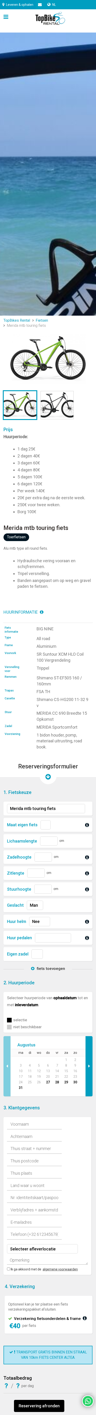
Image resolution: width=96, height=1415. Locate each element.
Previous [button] (6, 1066)
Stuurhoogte (19, 889)
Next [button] (89, 1066)
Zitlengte (15, 873)
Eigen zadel (17, 954)
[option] (48, 1066)
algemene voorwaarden (60, 1269)
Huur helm (16, 921)
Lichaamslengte (22, 841)
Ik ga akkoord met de (26, 1269)
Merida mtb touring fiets (26, 325)
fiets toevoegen (50, 968)
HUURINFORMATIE (21, 612)
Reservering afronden (39, 1405)
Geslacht (15, 905)
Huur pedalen (19, 937)
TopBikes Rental (16, 320)
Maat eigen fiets (22, 824)
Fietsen (42, 320)
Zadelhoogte (19, 857)
